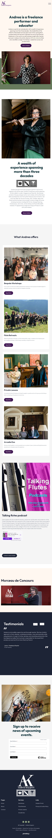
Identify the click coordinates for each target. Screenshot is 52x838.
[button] (35, 624)
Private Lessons (22, 809)
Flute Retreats (22, 806)
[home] (6, 3)
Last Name (13, 751)
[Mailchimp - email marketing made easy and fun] (41, 758)
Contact (3, 809)
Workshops (21, 803)
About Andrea (26, 45)
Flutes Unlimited (36, 38)
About (2, 806)
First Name (13, 746)
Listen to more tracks (9, 555)
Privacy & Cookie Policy (42, 806)
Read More (8, 293)
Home (2, 803)
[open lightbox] (26, 595)
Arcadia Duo (21, 812)
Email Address (13, 741)
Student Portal (39, 803)
